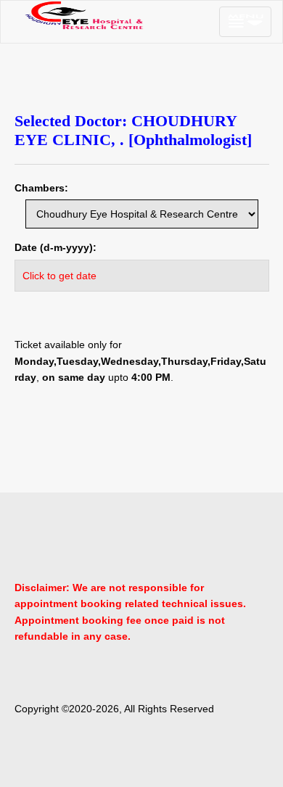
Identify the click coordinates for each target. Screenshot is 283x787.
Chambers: (41, 188)
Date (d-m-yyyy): (56, 247)
